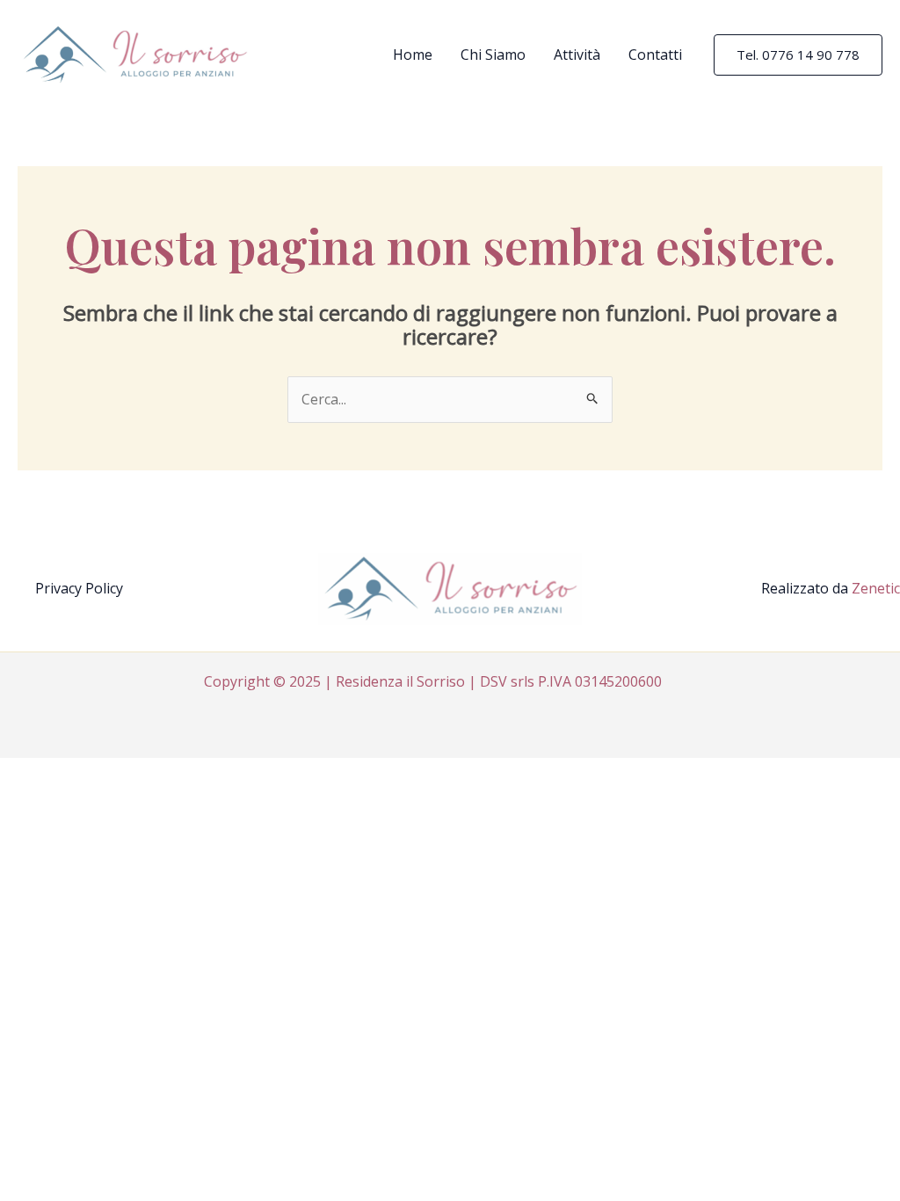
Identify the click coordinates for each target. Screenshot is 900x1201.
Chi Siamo (493, 54)
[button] (798, 55)
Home (412, 54)
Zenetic (876, 588)
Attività (577, 54)
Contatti (655, 54)
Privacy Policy (79, 588)
